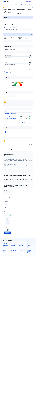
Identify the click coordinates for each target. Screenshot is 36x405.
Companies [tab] (6, 49)
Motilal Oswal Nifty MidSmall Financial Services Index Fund (10, 116)
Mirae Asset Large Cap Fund (29, 248)
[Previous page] (29, 123)
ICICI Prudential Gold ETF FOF (5, 243)
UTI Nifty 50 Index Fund (5, 254)
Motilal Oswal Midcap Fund (28, 243)
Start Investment (7, 232)
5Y (26, 98)
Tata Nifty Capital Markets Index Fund (10, 118)
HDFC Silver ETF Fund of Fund (13, 243)
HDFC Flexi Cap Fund (21, 246)
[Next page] (31, 123)
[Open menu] (32, 1)
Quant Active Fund (13, 250)
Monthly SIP (6, 195)
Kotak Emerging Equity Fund (5, 248)
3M (9, 98)
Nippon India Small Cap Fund (5, 246)
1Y (5, 204)
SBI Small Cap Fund (28, 246)
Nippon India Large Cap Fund (13, 248)
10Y (31, 98)
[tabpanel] (18, 62)
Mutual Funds (7, 4)
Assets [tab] (14, 49)
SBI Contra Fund (13, 245)
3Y (22, 98)
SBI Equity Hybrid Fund (21, 248)
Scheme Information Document (10, 27)
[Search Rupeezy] (25, 1)
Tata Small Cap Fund (5, 251)
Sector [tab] (11, 49)
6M (13, 98)
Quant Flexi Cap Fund (21, 251)
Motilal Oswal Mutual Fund (14, 4)
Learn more (6, 208)
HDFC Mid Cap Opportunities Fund (29, 251)
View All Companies (9, 72)
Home (3, 4)
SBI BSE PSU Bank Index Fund (9, 120)
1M (5, 98)
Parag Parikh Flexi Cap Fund (21, 243)
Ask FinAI (29, 1)
